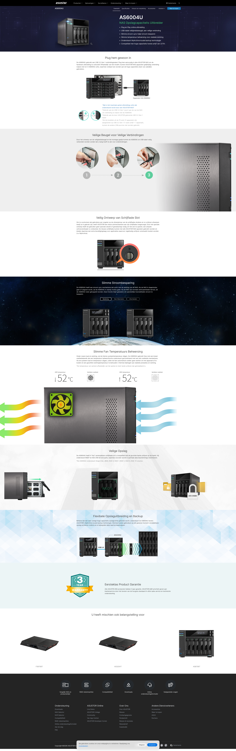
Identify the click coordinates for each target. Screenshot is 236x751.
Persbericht (123, 718)
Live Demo (91, 709)
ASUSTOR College (93, 712)
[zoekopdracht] (179, 3)
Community (91, 715)
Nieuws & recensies (126, 721)
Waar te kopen (174, 8)
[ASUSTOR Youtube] (161, 745)
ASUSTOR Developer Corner (97, 721)
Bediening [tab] (106, 299)
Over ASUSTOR (124, 709)
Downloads (59, 709)
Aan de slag (59, 727)
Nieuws (121, 712)
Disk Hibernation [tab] (119, 299)
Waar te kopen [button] (130, 3)
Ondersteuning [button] (116, 3)
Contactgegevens (125, 715)
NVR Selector (59, 715)
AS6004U (59, 8)
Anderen (161, 8)
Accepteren (152, 745)
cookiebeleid (83, 746)
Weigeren (142, 745)
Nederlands (172, 3)
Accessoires (151, 8)
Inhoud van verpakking (139, 8)
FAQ (56, 730)
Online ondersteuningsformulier (66, 724)
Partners (155, 718)
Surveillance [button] (102, 3)
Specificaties (126, 8)
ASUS (154, 715)
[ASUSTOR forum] (165, 745)
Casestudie (123, 727)
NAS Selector (59, 712)
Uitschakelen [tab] (133, 299)
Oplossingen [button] (89, 3)
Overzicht (116, 8)
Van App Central (93, 718)
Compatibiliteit (60, 718)
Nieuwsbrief (123, 724)
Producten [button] (77, 3)
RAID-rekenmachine (62, 721)
